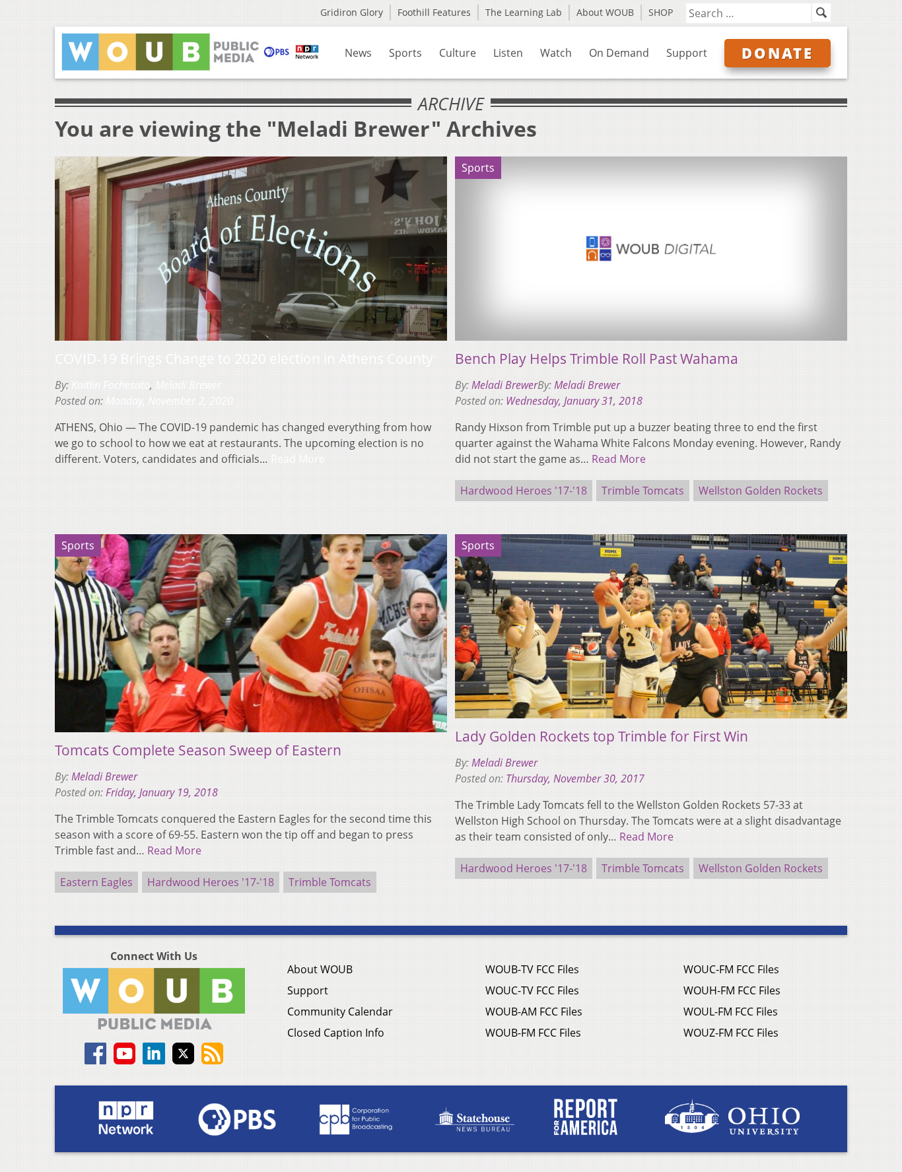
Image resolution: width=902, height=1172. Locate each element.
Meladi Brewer (188, 385)
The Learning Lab (523, 12)
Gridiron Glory (351, 12)
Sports (405, 53)
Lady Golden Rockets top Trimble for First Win (601, 736)
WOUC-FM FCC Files (731, 969)
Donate (778, 53)
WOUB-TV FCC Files (532, 969)
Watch (556, 53)
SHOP (660, 12)
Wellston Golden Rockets (761, 490)
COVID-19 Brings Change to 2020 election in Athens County (244, 358)
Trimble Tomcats (643, 490)
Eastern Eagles (96, 882)
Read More (298, 459)
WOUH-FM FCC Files (732, 990)
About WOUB (605, 12)
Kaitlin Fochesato (110, 385)
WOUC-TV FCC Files (532, 990)
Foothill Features (434, 12)
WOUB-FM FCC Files (533, 1032)
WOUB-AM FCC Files (533, 1011)
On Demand (619, 53)
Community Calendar (340, 1011)
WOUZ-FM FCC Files (731, 1032)
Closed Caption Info (335, 1032)
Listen (508, 53)
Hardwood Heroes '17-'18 (523, 490)
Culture (457, 53)
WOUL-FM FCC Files (730, 1011)
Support (686, 53)
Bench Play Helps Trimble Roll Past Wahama (596, 358)
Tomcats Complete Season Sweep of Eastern (198, 750)
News (358, 53)
